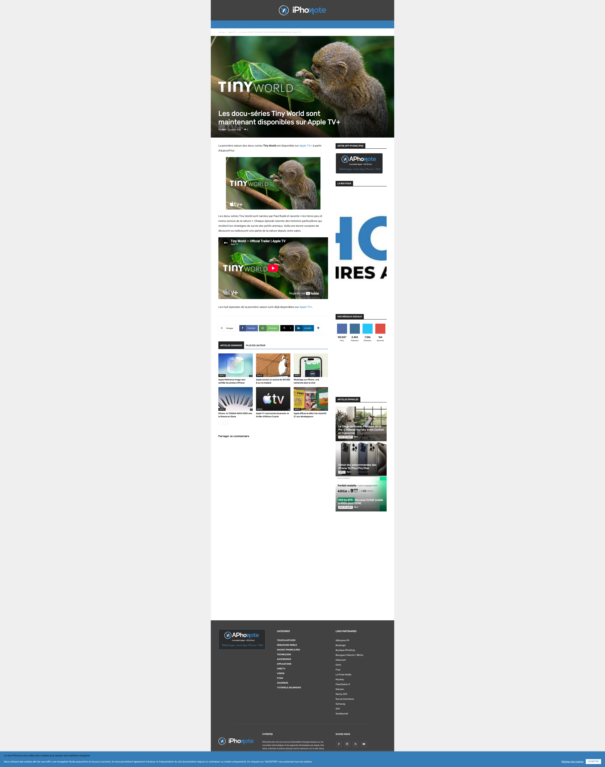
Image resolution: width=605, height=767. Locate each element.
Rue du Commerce (345, 699)
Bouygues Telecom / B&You (349, 655)
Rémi (224, 130)
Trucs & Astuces (286, 640)
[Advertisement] (361, 371)
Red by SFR (341, 694)
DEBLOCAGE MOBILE (287, 645)
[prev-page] (220, 423)
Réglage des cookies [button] (572, 761)
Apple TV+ (305, 145)
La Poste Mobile (343, 674)
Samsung (340, 704)
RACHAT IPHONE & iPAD (288, 650)
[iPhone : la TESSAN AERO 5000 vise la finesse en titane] (235, 399)
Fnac (338, 669)
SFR (338, 708)
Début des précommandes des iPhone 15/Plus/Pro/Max (357, 466)
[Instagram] (347, 744)
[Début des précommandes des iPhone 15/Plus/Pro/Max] (361, 459)
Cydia (280, 678)
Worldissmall (342, 713)
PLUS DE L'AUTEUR (255, 345)
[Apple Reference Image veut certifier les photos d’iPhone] (235, 365)
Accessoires (284, 659)
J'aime (342, 325)
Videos (280, 673)
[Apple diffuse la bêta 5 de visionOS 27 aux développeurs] (311, 399)
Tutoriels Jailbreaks (289, 687)
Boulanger (341, 645)
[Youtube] (364, 744)
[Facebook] (339, 744)
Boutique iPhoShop (345, 650)
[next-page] (225, 423)
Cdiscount (341, 660)
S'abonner (380, 325)
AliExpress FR (342, 640)
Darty (338, 664)
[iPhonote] (302, 10)
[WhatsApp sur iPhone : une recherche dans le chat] (311, 365)
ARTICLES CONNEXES (231, 345)
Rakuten (340, 689)
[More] (318, 328)
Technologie (284, 654)
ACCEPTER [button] (593, 761)
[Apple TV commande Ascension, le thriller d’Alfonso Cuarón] (273, 399)
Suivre (355, 325)
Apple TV (232, 32)
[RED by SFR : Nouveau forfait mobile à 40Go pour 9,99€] (361, 494)
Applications (284, 664)
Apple (222, 376)
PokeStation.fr (343, 684)
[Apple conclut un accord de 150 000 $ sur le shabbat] (273, 365)
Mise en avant (345, 437)
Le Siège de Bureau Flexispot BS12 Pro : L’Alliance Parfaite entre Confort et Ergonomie (361, 430)
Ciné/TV (281, 668)
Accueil (221, 32)
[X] (355, 744)
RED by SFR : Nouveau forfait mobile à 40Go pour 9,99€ (360, 501)
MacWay (340, 679)
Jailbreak (282, 683)
